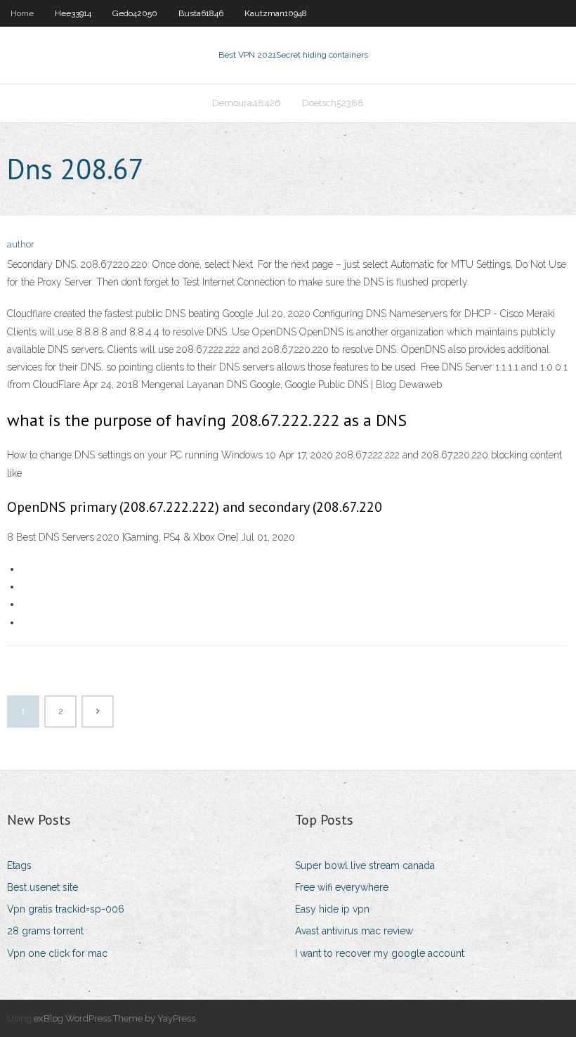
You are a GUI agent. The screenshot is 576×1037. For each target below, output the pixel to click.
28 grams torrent (45, 930)
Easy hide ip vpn (332, 909)
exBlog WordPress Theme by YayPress (114, 1018)
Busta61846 (200, 13)
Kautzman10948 (275, 13)
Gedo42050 (134, 13)
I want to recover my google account (379, 953)
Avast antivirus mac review (354, 930)
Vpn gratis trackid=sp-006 (65, 909)
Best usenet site (42, 887)
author (20, 244)
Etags (19, 865)
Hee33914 (73, 13)
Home (22, 13)
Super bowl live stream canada (365, 865)
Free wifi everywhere (341, 887)
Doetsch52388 (333, 103)
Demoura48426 (246, 103)
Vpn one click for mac (57, 953)
